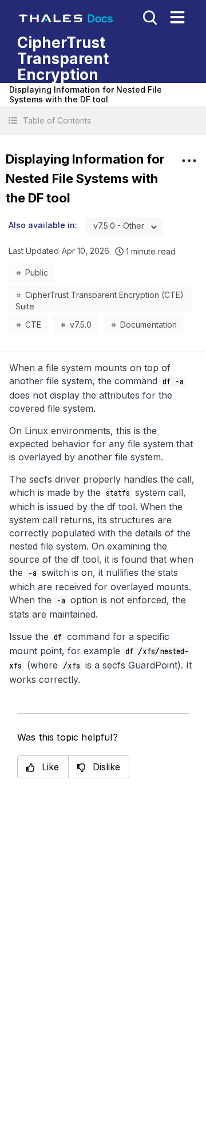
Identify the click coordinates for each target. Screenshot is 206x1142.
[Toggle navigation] (177, 17)
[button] (103, 120)
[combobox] (124, 226)
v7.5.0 (81, 324)
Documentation (148, 324)
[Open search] (148, 16)
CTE (33, 324)
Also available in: (43, 225)
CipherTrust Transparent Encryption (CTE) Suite (99, 297)
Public (36, 272)
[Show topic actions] (188, 160)
